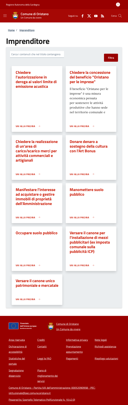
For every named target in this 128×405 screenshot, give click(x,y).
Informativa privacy (77, 340)
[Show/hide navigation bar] (5, 15)
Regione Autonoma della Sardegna (23, 4)
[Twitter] (87, 15)
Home (11, 30)
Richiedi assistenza (105, 346)
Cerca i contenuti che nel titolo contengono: (36, 54)
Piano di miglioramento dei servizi (47, 375)
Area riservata (17, 340)
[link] (29, 126)
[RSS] (101, 15)
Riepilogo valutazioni (106, 358)
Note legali (101, 340)
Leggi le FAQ (44, 358)
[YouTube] (94, 15)
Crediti (41, 340)
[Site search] (120, 16)
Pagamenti (72, 358)
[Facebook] (81, 15)
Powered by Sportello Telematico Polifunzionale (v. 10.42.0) (42, 400)
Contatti (42, 346)
